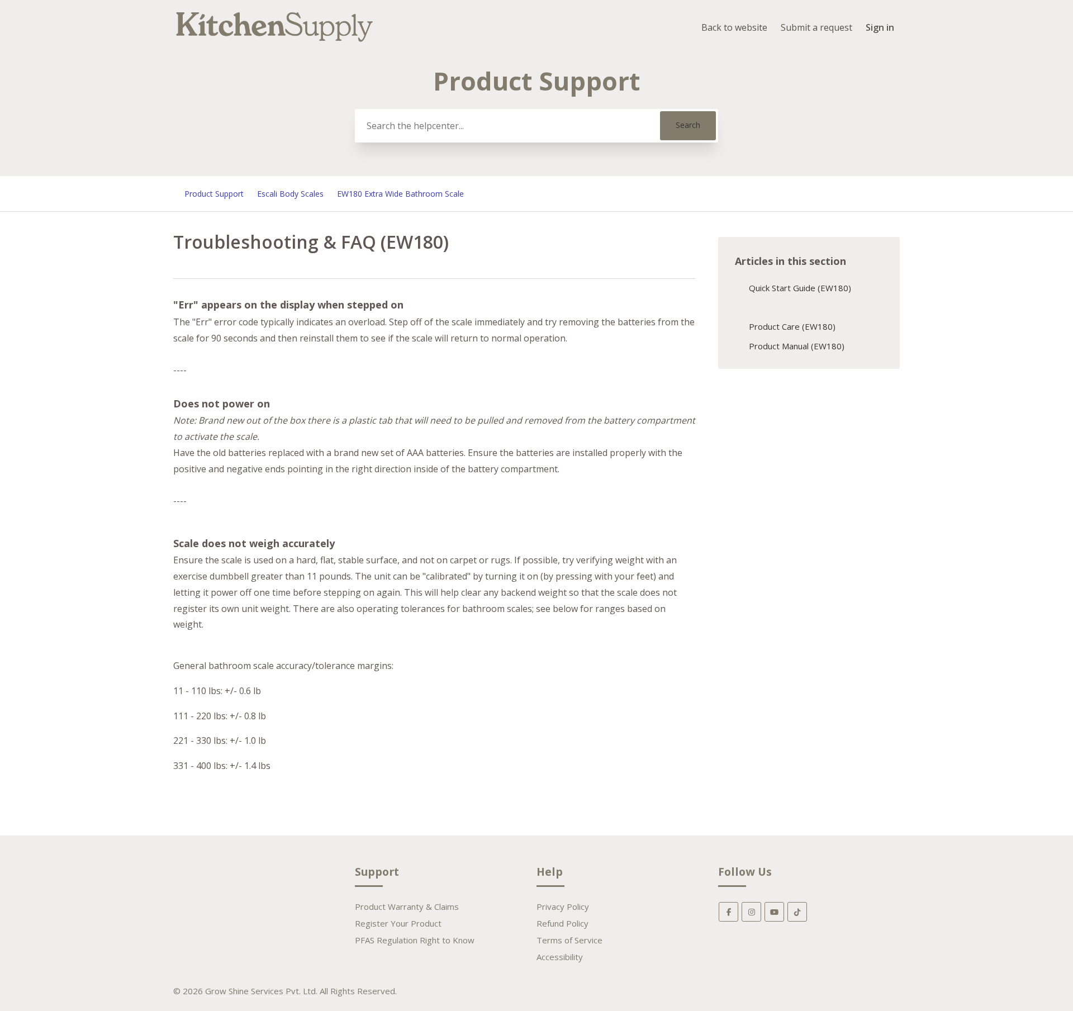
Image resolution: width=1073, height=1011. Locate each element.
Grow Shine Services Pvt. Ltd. (261, 990)
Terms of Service (569, 940)
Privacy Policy (562, 906)
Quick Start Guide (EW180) (800, 287)
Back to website (734, 27)
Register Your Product (398, 923)
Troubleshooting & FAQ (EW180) (812, 307)
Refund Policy (562, 923)
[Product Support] (274, 43)
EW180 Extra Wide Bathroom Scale (400, 193)
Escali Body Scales (290, 193)
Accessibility (559, 956)
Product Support (214, 193)
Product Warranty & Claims (407, 906)
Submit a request (816, 27)
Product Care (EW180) (792, 326)
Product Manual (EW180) (796, 346)
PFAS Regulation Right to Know (414, 940)
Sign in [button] (880, 27)
